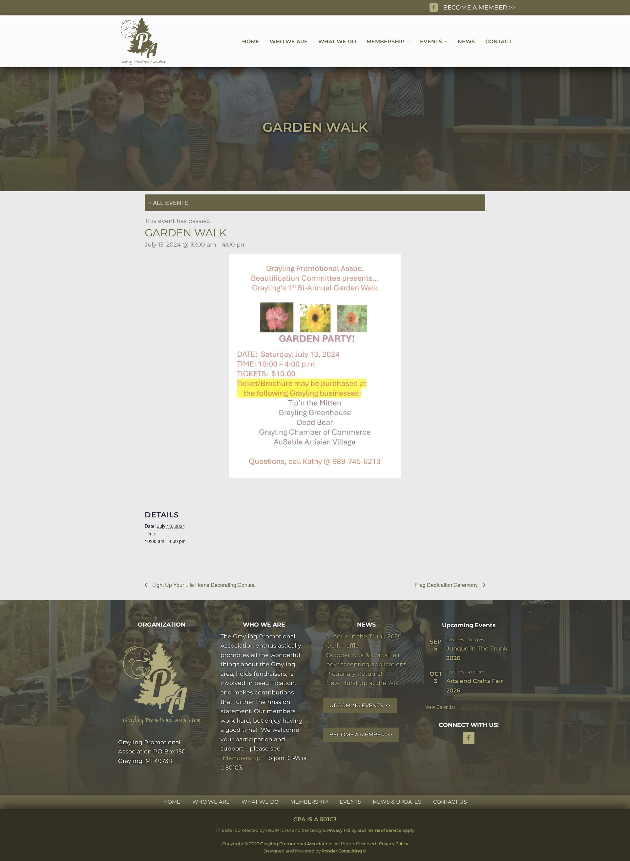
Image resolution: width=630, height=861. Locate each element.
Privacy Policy (341, 830)
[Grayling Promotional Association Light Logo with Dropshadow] (161, 684)
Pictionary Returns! (354, 673)
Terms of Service (384, 830)
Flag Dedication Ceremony (447, 585)
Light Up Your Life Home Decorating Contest (203, 585)
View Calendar (440, 707)
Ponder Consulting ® (344, 850)
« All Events (168, 202)
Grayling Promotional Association (295, 843)
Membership (242, 757)
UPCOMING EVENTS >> (359, 705)
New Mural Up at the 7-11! (362, 682)
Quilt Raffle (342, 645)
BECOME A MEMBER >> (479, 7)
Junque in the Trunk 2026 (364, 636)
